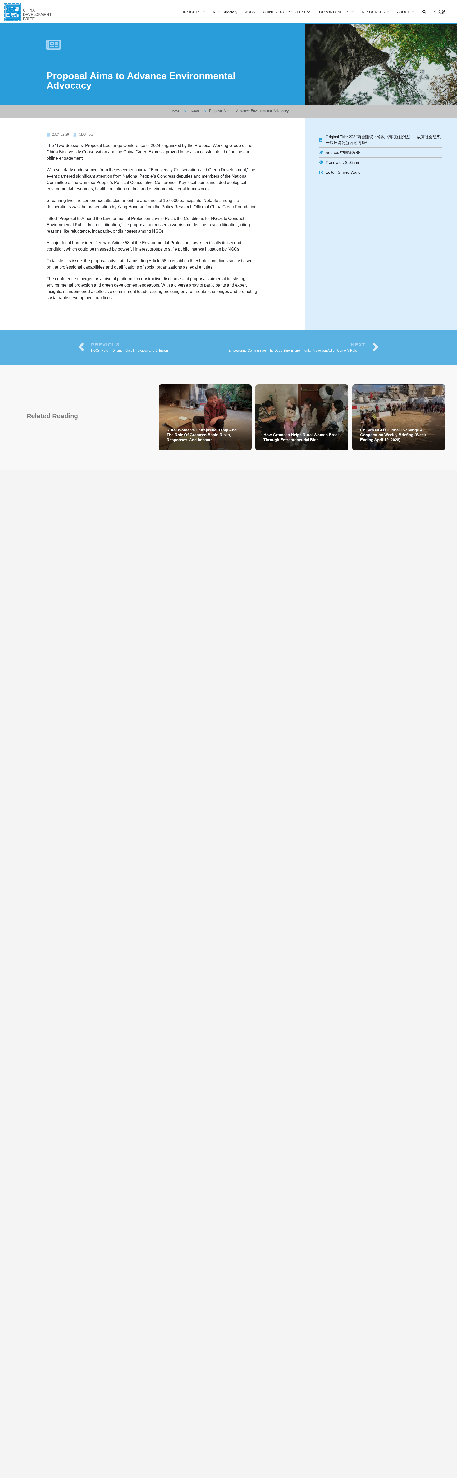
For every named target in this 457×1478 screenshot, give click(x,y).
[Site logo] (28, 11)
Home (174, 111)
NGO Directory (225, 12)
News (195, 111)
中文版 (439, 12)
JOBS (250, 12)
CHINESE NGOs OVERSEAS (287, 12)
